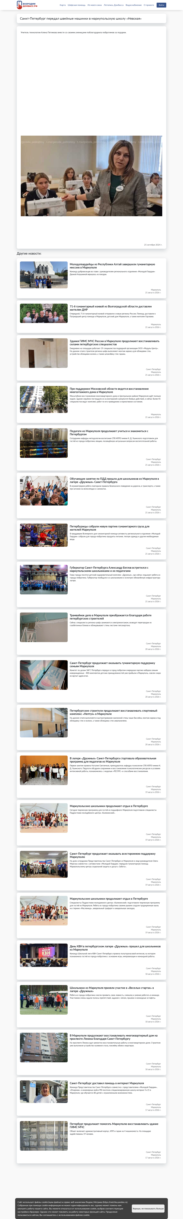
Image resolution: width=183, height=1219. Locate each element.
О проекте (149, 5)
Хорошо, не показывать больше (148, 1208)
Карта (63, 5)
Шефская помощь (76, 5)
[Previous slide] (29, 176)
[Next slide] (153, 176)
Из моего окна (95, 5)
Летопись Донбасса (114, 5)
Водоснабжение (134, 5)
